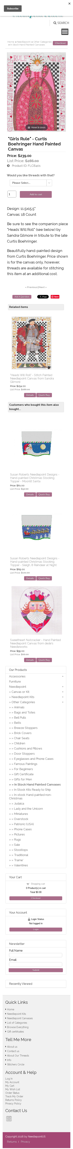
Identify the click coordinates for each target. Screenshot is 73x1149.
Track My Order (14, 1096)
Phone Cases (23, 829)
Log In (9, 1078)
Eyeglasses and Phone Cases (34, 758)
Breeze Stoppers (26, 728)
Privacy (25, 1141)
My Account (12, 1082)
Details (30, 395)
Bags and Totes (24, 712)
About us (12, 1046)
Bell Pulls (20, 717)
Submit (35, 970)
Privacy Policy (13, 1103)
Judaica (19, 803)
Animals (19, 707)
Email (12, 959)
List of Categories (17, 1022)
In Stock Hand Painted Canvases (27, 44)
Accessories (17, 676)
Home (10, 41)
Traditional (21, 855)
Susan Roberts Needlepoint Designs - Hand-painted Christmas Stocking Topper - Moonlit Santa (34, 478)
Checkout (60, 43)
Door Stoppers (24, 753)
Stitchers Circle (15, 1064)
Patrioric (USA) (24, 824)
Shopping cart (38, 883)
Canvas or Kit (20, 692)
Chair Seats (21, 738)
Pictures (19, 834)
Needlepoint (23, 41)
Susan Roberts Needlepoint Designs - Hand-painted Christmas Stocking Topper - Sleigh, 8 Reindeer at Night (34, 562)
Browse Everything (18, 1027)
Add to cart (36, 194)
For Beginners (23, 769)
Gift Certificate (24, 774)
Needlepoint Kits (23, 697)
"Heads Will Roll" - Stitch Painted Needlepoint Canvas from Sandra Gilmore (32, 378)
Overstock (21, 819)
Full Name (16, 950)
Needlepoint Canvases (20, 1018)
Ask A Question (22, 297)
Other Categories (42, 41)
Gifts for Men (23, 779)
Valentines (21, 865)
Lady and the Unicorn (28, 808)
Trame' (18, 860)
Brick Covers (23, 733)
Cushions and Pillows (28, 748)
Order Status (12, 1092)
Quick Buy (44, 395)
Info (9, 1060)
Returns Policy (13, 1100)
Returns (12, 1141)
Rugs (17, 839)
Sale (17, 844)
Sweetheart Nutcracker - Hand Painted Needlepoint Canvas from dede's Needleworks (35, 643)
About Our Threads (18, 1055)
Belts (17, 722)
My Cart (9, 1085)
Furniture (15, 681)
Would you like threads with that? (31, 175)
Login (36, 929)
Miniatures (21, 814)
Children (19, 743)
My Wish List (12, 1089)
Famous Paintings (25, 764)
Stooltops (21, 850)
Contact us (13, 1051)
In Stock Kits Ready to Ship (32, 789)
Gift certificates (15, 1031)
